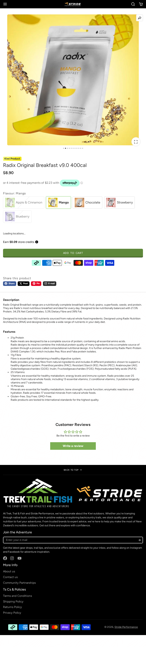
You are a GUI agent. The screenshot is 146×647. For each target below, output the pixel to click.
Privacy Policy (12, 612)
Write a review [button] (73, 446)
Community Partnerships (19, 582)
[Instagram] (12, 558)
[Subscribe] (139, 540)
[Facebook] (5, 558)
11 (82, 148)
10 (80, 148)
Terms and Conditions (17, 596)
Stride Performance (126, 627)
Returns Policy (12, 607)
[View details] (73, 493)
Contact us (10, 577)
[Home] (73, 4)
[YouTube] (19, 558)
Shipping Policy (13, 601)
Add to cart (73, 253)
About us (9, 571)
